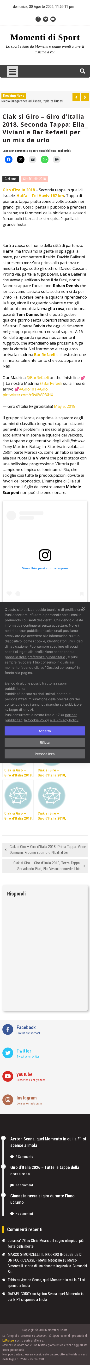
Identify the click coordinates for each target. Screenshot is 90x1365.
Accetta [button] (45, 731)
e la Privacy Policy (64, 720)
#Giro (42, 389)
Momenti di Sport (45, 37)
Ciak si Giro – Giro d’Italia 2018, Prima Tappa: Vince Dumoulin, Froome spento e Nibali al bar (48, 849)
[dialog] (45, 682)
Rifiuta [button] (45, 742)
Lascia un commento (15, 151)
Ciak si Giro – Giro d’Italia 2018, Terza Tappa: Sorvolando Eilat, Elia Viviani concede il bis (46, 866)
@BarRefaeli (38, 377)
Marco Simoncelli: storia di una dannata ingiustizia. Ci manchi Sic (47, 1266)
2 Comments (24, 1157)
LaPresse (8, 1340)
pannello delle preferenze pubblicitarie (35, 657)
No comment (24, 1185)
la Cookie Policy (36, 720)
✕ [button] (83, 608)
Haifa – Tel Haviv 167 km (40, 195)
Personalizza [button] (45, 754)
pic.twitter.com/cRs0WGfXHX (28, 394)
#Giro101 (27, 389)
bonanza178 (17, 1240)
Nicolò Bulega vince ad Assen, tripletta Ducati (32, 101)
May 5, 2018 (64, 406)
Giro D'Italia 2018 (34, 179)
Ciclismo (11, 179)
